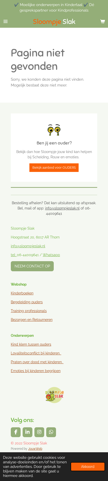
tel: (14, 255)
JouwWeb (35, 448)
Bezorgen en (21, 320)
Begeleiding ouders (27, 302)
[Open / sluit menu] (5, 21)
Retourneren (42, 320)
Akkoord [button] (87, 467)
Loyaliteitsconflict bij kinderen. (36, 353)
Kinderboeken (22, 293)
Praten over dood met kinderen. (37, 362)
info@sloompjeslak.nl (62, 208)
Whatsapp (51, 255)
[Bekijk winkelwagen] (102, 21)
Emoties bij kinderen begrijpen (36, 371)
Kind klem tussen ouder (30, 344)
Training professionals (29, 311)
